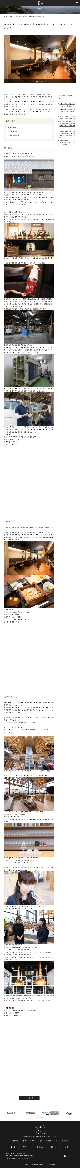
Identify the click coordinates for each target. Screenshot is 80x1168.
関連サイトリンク (52, 1141)
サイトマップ (64, 1141)
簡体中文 (53, 1147)
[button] (37, 1117)
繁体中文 (40, 1147)
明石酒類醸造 (14, 136)
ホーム (5, 16)
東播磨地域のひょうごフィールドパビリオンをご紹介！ (67, 111)
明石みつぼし (14, 131)
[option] (40, 59)
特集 (11, 16)
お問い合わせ (25, 1141)
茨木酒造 (13, 127)
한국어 (67, 1147)
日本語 (13, 1147)
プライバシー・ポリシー (38, 1141)
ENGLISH (26, 1147)
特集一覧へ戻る (29, 1098)
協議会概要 (15, 1141)
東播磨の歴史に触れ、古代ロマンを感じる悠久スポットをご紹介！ (67, 142)
